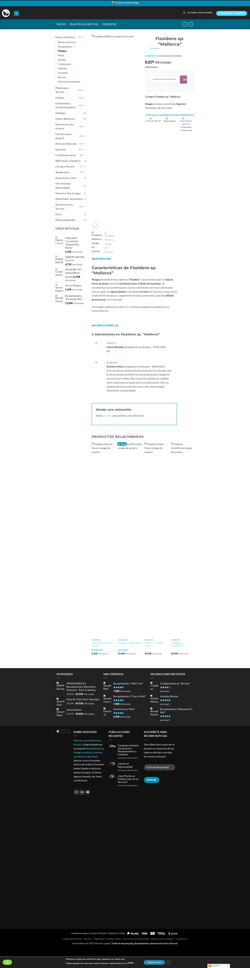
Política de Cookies (162, 939)
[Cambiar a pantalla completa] (12, 950)
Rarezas (62, 77)
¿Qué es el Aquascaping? (125, 765)
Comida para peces (65, 155)
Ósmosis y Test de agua (67, 193)
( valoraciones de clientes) (169, 56)
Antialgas (60, 112)
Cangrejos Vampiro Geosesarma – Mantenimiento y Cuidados (128, 750)
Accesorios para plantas (69, 81)
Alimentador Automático (69, 198)
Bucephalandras (95, 748)
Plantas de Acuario (67, 42)
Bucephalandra (65, 46)
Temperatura (62, 172)
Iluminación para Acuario (64, 126)
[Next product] (184, 24)
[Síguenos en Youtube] (87, 792)
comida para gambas (85, 756)
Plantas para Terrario (62, 89)
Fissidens (109, 24)
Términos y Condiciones (107, 939)
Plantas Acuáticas (84, 24)
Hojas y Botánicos (65, 118)
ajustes (131, 962)
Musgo (61, 55)
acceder (107, 415)
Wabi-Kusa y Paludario (68, 160)
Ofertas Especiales (65, 219)
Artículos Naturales (66, 143)
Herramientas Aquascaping (63, 185)
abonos (98, 752)
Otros (58, 214)
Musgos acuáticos (83, 752)
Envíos (87, 939)
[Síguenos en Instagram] (76, 792)
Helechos (62, 68)
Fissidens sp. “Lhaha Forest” (153, 644)
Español (215, 966)
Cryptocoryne (64, 64)
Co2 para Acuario (65, 166)
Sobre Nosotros (72, 939)
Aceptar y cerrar (154, 962)
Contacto (181, 939)
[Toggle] (84, 37)
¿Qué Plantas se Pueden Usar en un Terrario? (128, 778)
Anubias (62, 59)
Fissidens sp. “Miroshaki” (129, 643)
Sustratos (60, 149)
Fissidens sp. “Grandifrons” (177, 644)
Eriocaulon (63, 72)
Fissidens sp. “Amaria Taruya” (101, 644)
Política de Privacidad (136, 939)
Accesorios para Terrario (64, 206)
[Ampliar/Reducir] (3, 950)
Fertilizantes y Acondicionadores (65, 105)
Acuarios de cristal (65, 177)
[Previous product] (190, 24)
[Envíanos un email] (82, 792)
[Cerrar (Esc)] (30, 950)
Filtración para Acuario (63, 136)
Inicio (61, 24)
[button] (16, 13)
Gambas (59, 97)
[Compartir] (21, 950)
